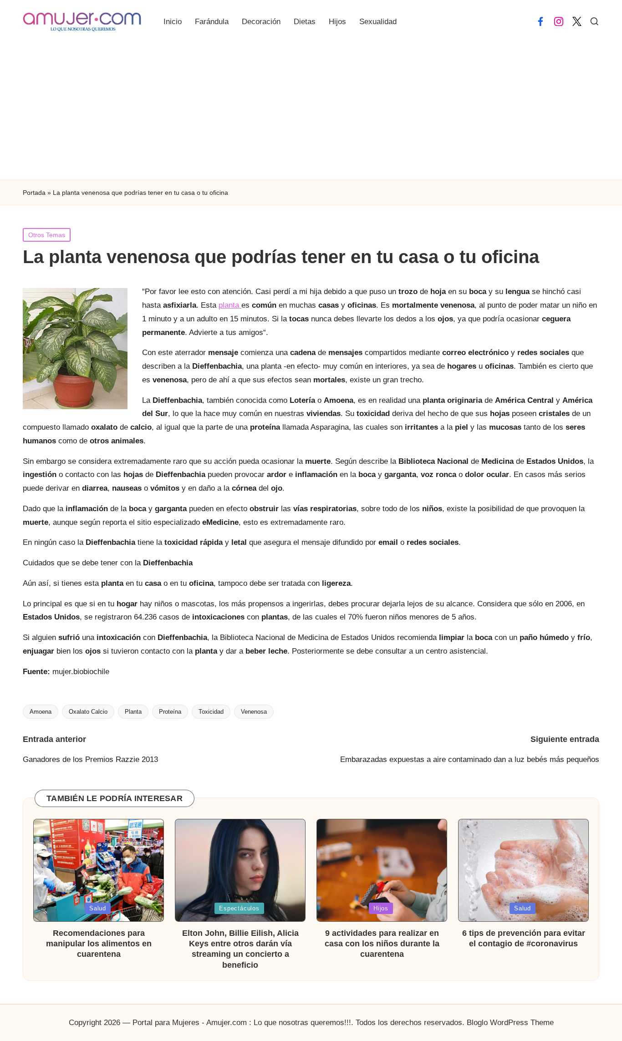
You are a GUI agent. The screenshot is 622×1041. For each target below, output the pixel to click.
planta (230, 305)
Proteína (170, 711)
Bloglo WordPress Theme (510, 1022)
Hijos (380, 908)
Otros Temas (46, 235)
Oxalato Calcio (88, 711)
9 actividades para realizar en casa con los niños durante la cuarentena (382, 944)
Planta (133, 711)
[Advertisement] (311, 111)
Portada (34, 192)
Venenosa (254, 711)
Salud (97, 908)
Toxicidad (211, 711)
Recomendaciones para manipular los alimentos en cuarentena (99, 944)
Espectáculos (239, 908)
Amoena (40, 711)
